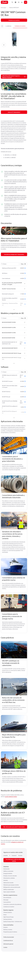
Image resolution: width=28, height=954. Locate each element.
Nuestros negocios (8, 910)
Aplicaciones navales (8, 882)
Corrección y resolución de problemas (12, 904)
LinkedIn (5, 855)
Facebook (14, 855)
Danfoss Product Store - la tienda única (12, 921)
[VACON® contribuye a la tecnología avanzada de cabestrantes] (14, 649)
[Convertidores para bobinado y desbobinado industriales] (14, 484)
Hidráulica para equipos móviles (11, 885)
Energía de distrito (7, 873)
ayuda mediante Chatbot (11, 796)
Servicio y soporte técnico (10, 895)
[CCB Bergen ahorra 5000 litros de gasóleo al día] (14, 760)
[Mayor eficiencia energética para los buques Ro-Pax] (14, 723)
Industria (5, 880)
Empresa (5, 927)
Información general (8, 944)
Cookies (5, 947)
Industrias (6, 866)
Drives (4, 914)
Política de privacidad (8, 937)
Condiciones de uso (8, 940)
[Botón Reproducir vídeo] (4, 45)
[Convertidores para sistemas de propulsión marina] (14, 566)
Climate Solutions (7, 912)
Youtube (20, 855)
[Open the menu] (25, 2)
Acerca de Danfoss (8, 925)
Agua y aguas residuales (9, 891)
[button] (18, 2)
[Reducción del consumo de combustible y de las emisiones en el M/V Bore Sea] (14, 686)
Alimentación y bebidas (9, 878)
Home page (3, 7)
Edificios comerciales (8, 871)
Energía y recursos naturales (10, 875)
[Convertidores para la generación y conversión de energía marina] (14, 603)
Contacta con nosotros (20, 26)
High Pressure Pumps (8, 917)
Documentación (7, 897)
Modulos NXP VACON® (14, 7)
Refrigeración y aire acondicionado (11, 887)
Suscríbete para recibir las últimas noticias (14, 860)
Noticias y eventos (7, 929)
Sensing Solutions (7, 919)
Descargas (5, 899)
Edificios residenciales (8, 889)
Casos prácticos (7, 902)
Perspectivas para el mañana (10, 932)
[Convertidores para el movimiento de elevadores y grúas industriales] (14, 445)
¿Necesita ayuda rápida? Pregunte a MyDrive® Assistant (11, 76)
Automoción (6, 869)
